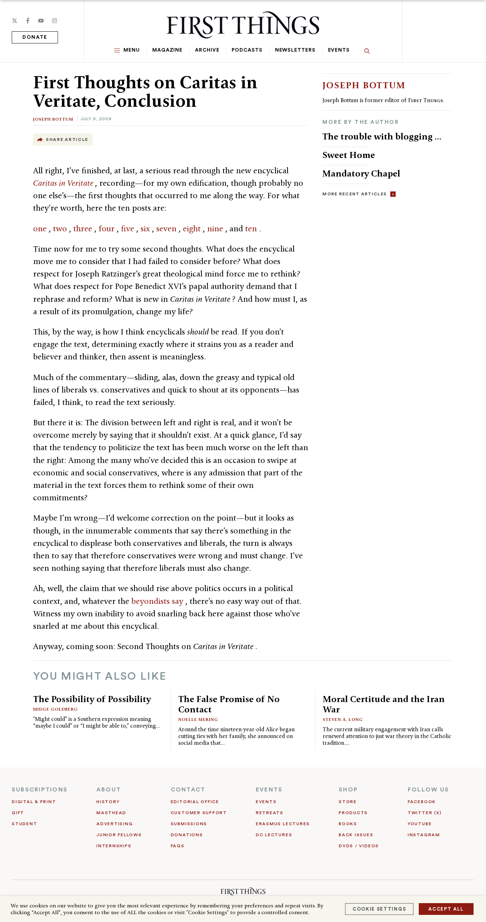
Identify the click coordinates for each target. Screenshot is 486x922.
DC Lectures (274, 835)
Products (353, 813)
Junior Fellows (119, 835)
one (41, 228)
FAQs (178, 846)
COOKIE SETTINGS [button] (379, 909)
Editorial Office (195, 802)
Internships (113, 846)
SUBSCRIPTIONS (40, 789)
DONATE (34, 37)
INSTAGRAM (424, 835)
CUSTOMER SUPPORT (199, 813)
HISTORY (108, 802)
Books (348, 824)
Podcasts (247, 50)
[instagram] (54, 20)
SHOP (348, 789)
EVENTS (269, 789)
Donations (187, 835)
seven (167, 228)
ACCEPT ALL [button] (446, 909)
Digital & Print (34, 802)
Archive (207, 50)
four (108, 228)
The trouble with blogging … (382, 136)
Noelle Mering (198, 719)
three (83, 228)
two (61, 228)
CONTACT (188, 789)
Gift (18, 813)
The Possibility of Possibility (92, 699)
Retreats (270, 813)
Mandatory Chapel (361, 173)
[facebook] (27, 20)
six (146, 228)
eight (193, 228)
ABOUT (108, 789)
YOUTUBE (420, 824)
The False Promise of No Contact (229, 704)
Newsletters (295, 50)
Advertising (114, 824)
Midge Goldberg (55, 709)
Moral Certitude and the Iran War (384, 704)
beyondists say (158, 601)
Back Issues (356, 835)
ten (252, 228)
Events (339, 50)
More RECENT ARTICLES (354, 194)
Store (348, 802)
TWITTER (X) (425, 813)
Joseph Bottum (53, 119)
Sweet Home (348, 154)
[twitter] (14, 20)
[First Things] (243, 24)
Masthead (111, 813)
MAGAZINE (167, 50)
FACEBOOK (422, 802)
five (128, 228)
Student (24, 824)
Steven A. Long (343, 719)
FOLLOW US (428, 789)
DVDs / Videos (359, 846)
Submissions (189, 824)
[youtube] (41, 20)
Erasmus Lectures (283, 824)
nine (216, 228)
